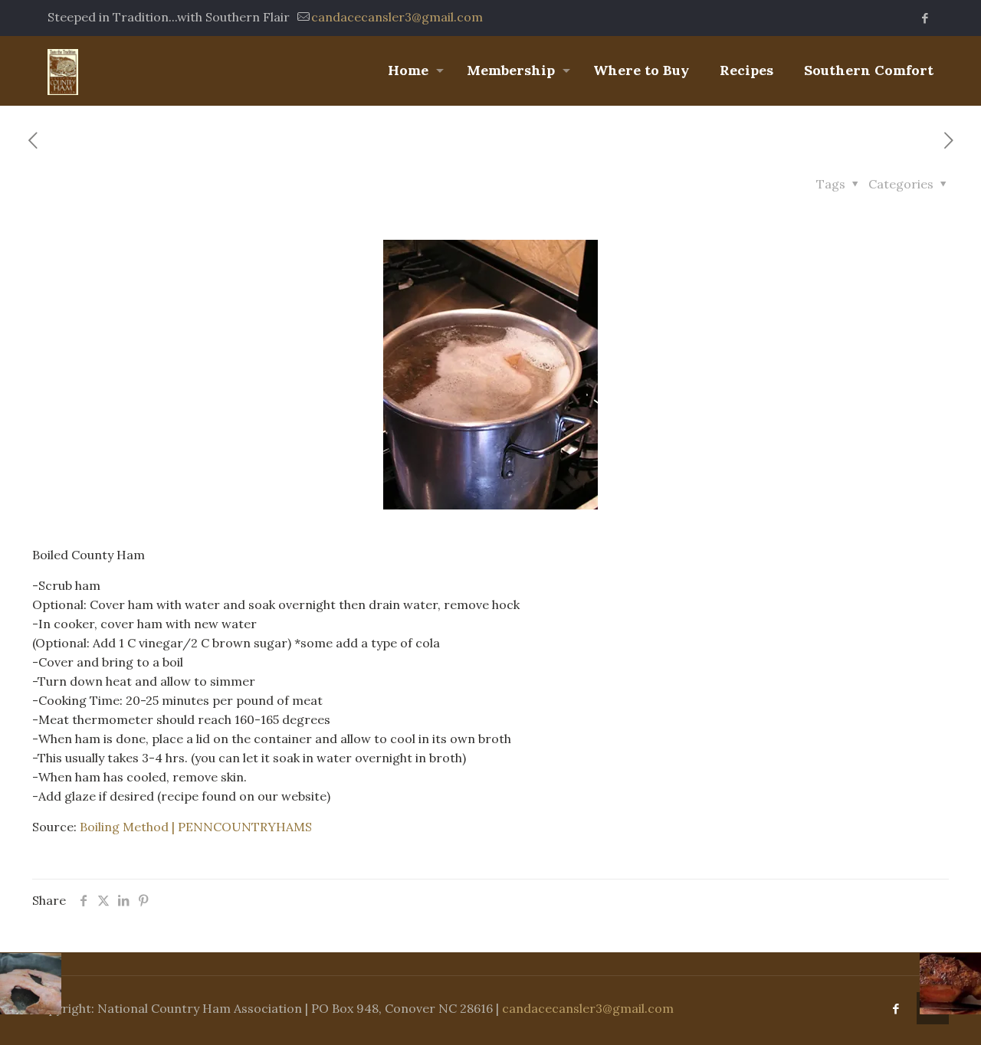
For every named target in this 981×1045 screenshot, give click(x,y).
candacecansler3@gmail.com (397, 17)
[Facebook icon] (924, 18)
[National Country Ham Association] (63, 70)
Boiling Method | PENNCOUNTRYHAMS (196, 826)
